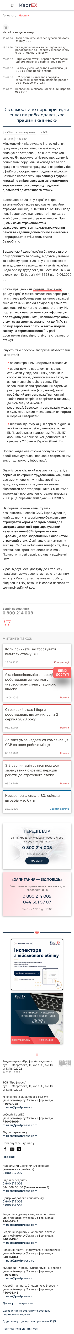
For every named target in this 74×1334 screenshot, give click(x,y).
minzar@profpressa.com (20, 1107)
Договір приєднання (18, 1303)
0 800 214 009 (37, 896)
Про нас (8, 1156)
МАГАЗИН (37, 860)
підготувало (33, 143)
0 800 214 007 (12, 1173)
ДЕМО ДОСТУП (62, 672)
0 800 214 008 (13, 1183)
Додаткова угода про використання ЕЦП (29, 1321)
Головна (8, 15)
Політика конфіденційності (20, 1328)
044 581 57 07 (37, 902)
